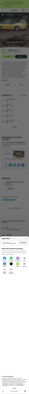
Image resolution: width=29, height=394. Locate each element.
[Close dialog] (26, 238)
